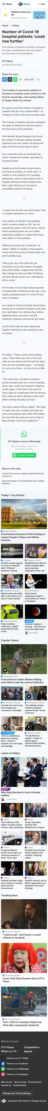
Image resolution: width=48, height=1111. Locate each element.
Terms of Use (20, 1082)
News (5, 25)
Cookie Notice (19, 1085)
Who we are (6, 1082)
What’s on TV (9, 1051)
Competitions (31, 1047)
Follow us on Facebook (17, 1063)
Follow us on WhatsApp (18, 1069)
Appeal (28, 1051)
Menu (9, 4)
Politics (15, 25)
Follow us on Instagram (17, 1074)
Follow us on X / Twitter (18, 1058)
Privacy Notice (34, 1082)
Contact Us (6, 1085)
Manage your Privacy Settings (17, 1093)
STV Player (7, 1047)
